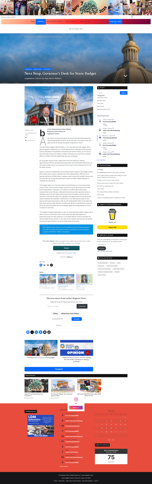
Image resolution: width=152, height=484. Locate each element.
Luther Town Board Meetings (111, 130)
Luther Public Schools (118, 269)
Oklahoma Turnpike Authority (105, 272)
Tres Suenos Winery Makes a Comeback (108, 192)
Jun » (113, 440)
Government (47, 69)
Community (40, 21)
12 (106, 424)
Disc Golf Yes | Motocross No (105, 186)
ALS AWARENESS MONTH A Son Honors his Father (111, 172)
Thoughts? (59, 369)
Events (82, 21)
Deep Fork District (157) (103, 109)
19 (106, 428)
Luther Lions (101, 266)
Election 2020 (38, 69)
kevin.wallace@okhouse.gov (78, 232)
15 (120, 424)
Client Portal (100, 189)
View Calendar (101, 160)
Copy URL (77, 319)
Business (112, 263)
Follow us (76, 407)
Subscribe (82, 306)
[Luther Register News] (76, 29)
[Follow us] (76, 400)
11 (101, 424)
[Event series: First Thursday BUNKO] (113, 119)
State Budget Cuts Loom (46, 284)
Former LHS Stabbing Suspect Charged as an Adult (111, 197)
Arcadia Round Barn (103, 263)
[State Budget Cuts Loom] (47, 279)
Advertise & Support (70, 21)
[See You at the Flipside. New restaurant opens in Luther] (63, 385)
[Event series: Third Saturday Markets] (114, 135)
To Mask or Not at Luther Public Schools (108, 180)
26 (106, 431)
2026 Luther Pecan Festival (54, 21)
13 (111, 424)
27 (111, 431)
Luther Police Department (104, 269)
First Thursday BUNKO (109, 121)
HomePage (100, 169)
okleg (56, 313)
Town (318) (100, 103)
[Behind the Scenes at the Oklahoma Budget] (66, 279)
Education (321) (101, 100)
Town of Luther (101, 275)
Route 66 (117, 272)
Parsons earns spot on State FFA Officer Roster (110, 183)
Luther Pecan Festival (112, 266)
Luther (118, 263)
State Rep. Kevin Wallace (70, 313)
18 (101, 428)
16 (125, 424)
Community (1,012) (102, 97)
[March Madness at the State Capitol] (84, 279)
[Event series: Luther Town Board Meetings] (113, 128)
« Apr (109, 440)
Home (32, 21)
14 (115, 424)
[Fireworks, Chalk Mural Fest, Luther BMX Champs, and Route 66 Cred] (89, 385)
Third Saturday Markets (110, 138)
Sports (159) (100, 106)
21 (115, 428)
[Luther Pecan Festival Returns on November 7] (36, 385)
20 (111, 428)
